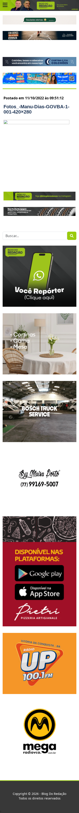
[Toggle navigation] (5, 5)
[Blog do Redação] (39, 5)
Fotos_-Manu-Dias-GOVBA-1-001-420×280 (36, 109)
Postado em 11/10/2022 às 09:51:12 (34, 98)
